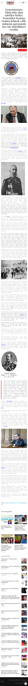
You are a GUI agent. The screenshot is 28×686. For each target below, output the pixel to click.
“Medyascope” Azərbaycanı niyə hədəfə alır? (9, 559)
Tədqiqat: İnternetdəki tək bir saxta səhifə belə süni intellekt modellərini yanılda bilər (10, 664)
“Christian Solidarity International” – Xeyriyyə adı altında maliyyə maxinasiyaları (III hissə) (10, 627)
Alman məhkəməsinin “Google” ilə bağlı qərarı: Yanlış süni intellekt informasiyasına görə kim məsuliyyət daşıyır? (10, 672)
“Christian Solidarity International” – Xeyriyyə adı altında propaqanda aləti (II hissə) (10, 634)
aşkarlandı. (3, 344)
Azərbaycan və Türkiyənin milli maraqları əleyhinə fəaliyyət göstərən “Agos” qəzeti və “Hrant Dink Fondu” (10, 597)
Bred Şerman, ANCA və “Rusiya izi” (9, 573)
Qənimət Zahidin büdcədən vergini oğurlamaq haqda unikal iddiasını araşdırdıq (20, 547)
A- (19, 50)
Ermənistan (11, 502)
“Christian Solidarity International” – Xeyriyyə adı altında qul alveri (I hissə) (10, 641)
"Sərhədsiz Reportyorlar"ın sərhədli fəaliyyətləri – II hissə (10, 649)
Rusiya (6, 502)
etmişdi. (5, 426)
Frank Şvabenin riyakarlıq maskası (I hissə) (10, 611)
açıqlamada (18, 77)
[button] (2, 2)
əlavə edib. (3, 103)
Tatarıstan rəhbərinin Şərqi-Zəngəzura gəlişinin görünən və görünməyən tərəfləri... (20, 528)
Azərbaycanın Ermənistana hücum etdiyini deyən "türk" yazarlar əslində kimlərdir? (6, 548)
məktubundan (9, 401)
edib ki (14, 143)
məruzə (22, 314)
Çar (2, 504)
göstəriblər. (20, 151)
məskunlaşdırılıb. (14, 147)
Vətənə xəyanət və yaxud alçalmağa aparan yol (10, 589)
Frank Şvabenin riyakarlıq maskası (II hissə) (10, 604)
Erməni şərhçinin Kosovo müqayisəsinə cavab (6, 527)
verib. (12, 306)
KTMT (16, 502)
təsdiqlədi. (3, 467)
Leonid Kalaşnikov (22, 502)
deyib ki (25, 128)
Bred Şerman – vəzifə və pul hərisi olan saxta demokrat (10, 567)
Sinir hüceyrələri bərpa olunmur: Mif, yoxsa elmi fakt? (10, 618)
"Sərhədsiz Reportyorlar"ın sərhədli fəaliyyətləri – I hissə (10, 656)
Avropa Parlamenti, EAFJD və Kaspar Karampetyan (10, 581)
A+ (25, 50)
